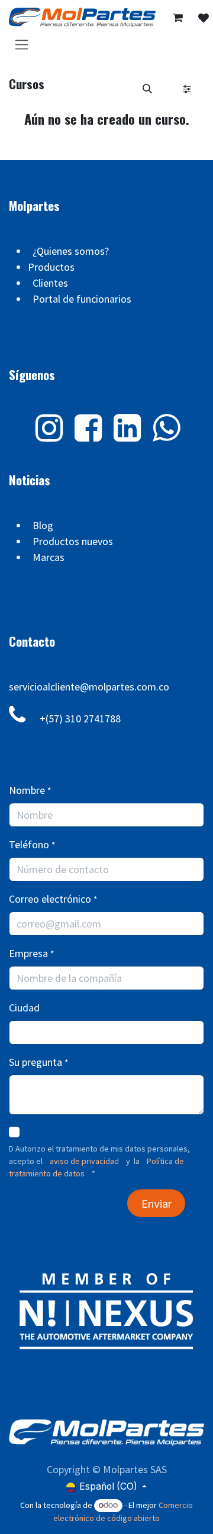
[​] (203, 18)
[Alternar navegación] (21, 44)
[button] (147, 89)
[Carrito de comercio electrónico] (178, 18)
